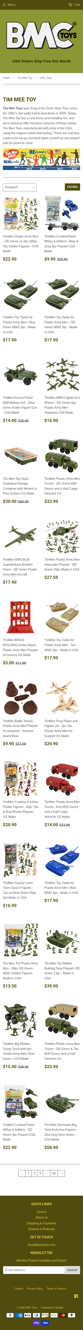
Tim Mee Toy (24, 77)
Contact (18, 1288)
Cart (77, 4)
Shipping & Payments (41, 1223)
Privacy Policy (35, 1288)
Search (42, 1211)
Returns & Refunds (42, 1229)
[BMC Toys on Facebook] (76, 1296)
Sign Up (72, 1270)
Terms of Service (56, 1288)
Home (6, 77)
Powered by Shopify (52, 1307)
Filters (72, 186)
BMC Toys (31, 1307)
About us (42, 1217)
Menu (11, 4)
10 (54, 1173)
